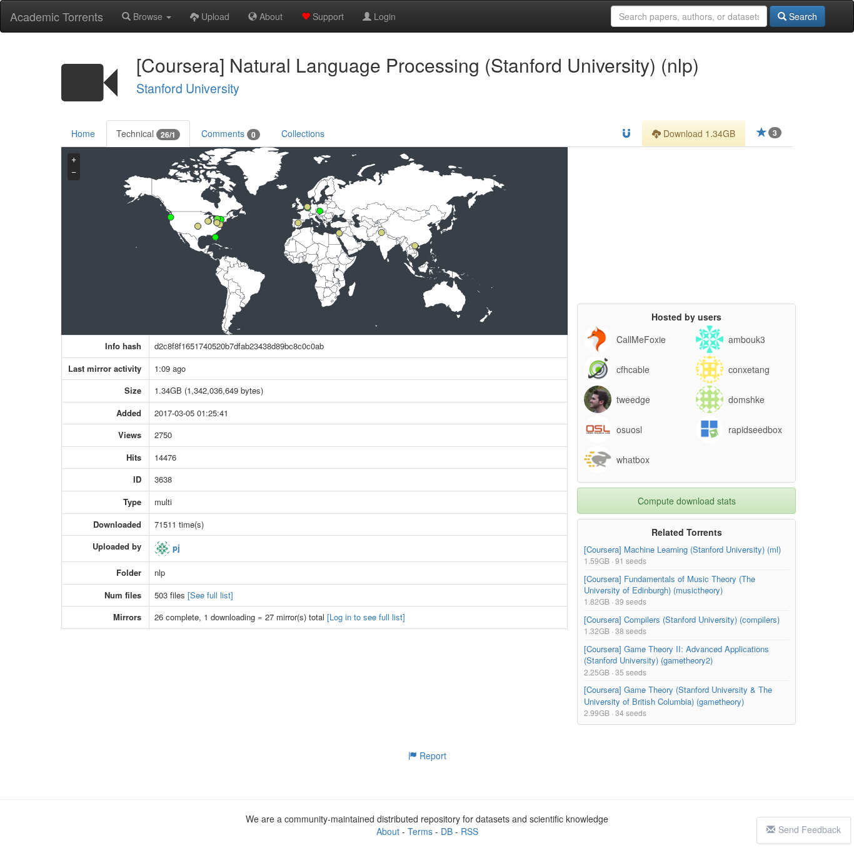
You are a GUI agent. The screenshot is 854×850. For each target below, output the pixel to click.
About (270, 16)
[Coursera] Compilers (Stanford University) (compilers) (682, 619)
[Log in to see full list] (366, 617)
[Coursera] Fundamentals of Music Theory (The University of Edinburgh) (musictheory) (669, 584)
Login (383, 16)
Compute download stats (687, 500)
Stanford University (187, 88)
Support (327, 16)
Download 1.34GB (698, 133)
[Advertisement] (686, 225)
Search (801, 16)
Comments (228, 133)
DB (447, 831)
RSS (469, 831)
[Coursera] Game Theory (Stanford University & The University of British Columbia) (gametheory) (678, 695)
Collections (302, 133)
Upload (214, 16)
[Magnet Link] (626, 133)
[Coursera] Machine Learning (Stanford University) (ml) (682, 549)
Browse (148, 16)
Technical (146, 133)
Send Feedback (809, 829)
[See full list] (210, 595)
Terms (420, 831)
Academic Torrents (56, 16)
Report (431, 755)
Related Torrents (686, 532)
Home (83, 133)
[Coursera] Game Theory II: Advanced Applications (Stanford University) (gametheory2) (676, 654)
